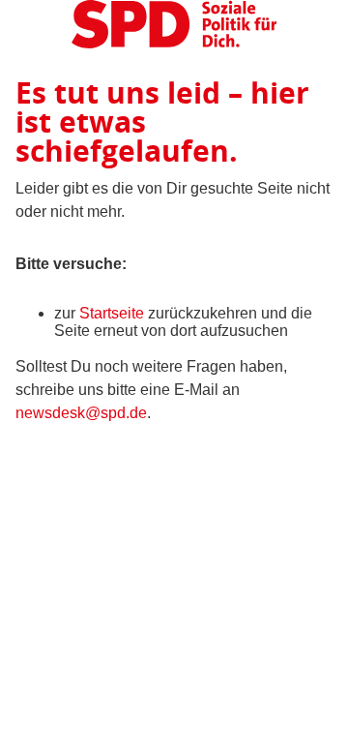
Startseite (111, 313)
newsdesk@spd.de (81, 413)
